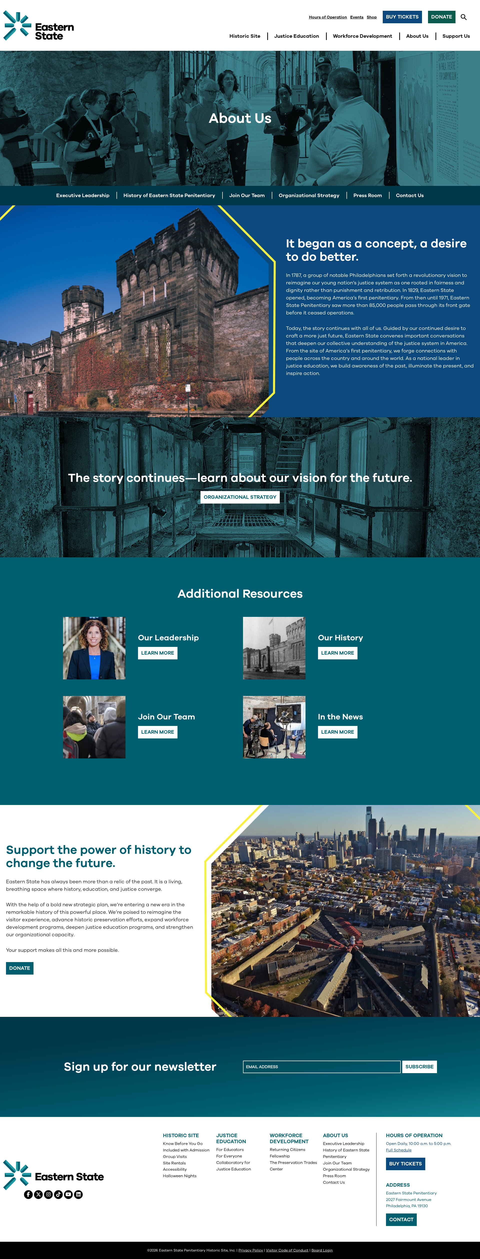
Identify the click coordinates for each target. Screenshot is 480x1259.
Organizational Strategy (240, 497)
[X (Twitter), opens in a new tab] (38, 1194)
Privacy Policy (250, 1250)
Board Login (322, 1250)
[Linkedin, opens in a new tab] (78, 1194)
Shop (372, 17)
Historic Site (181, 1135)
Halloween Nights (179, 1176)
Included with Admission (186, 1150)
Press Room (334, 1176)
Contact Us (334, 1182)
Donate (441, 17)
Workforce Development (289, 1138)
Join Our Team (337, 1163)
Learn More (157, 653)
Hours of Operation (328, 17)
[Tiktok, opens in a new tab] (58, 1194)
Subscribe (420, 1066)
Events (357, 17)
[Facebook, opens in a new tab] (28, 1194)
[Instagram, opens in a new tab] (48, 1194)
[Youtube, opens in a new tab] (68, 1194)
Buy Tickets (402, 17)
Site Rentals (174, 1163)
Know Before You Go (183, 1143)
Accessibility (175, 1169)
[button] (464, 17)
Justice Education (231, 1138)
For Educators (230, 1149)
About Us (335, 1135)
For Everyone (229, 1156)
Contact (401, 1219)
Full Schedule (399, 1150)
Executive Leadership (343, 1143)
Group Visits (175, 1156)
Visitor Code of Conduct (287, 1250)
